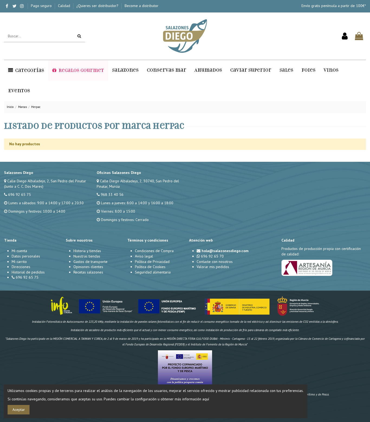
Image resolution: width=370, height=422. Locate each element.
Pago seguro (42, 5)
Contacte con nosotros (215, 261)
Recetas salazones (88, 272)
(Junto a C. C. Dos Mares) (23, 186)
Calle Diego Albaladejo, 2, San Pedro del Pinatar (46, 181)
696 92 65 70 (212, 256)
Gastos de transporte (90, 261)
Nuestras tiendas (86, 256)
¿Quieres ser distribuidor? (97, 5)
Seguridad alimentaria (153, 272)
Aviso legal (144, 256)
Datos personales (26, 256)
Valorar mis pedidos (213, 266)
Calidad (64, 5)
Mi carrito (19, 261)
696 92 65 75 (19, 194)
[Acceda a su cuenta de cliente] (344, 36)
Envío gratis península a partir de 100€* (333, 5)
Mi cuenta (19, 250)
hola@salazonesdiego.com (225, 250)
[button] (26, 70)
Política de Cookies (150, 266)
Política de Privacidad (152, 261)
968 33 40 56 (112, 194)
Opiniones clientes (88, 266)
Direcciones (21, 266)
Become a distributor (141, 5)
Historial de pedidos (28, 272)
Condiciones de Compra (154, 250)
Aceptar (18, 409)
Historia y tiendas (87, 250)
